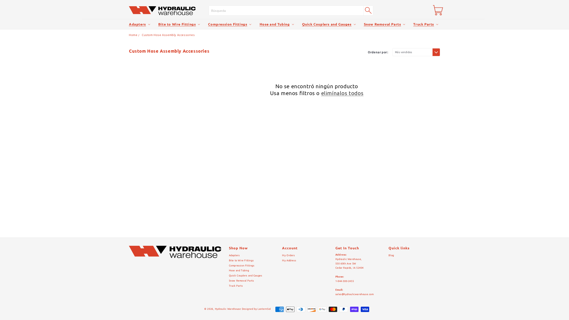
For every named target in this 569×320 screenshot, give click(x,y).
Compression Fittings (227, 24)
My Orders (288, 255)
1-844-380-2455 (344, 281)
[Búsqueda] (368, 10)
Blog (391, 255)
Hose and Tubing (275, 24)
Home (133, 35)
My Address (289, 260)
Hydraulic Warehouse (228, 309)
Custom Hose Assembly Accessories (168, 35)
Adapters (137, 24)
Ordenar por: (378, 52)
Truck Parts (423, 24)
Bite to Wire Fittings (177, 24)
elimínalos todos (342, 93)
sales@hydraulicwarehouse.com (354, 294)
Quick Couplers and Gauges (327, 24)
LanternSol (264, 309)
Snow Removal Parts (382, 24)
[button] (139, 24)
